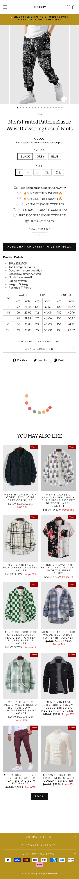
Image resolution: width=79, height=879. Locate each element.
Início (39, 114)
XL (47, 172)
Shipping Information (39, 341)
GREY (40, 156)
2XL (58, 172)
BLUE (54, 156)
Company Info (38, 836)
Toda (39, 796)
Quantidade (40, 229)
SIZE (39, 166)
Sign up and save (38, 853)
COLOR (39, 150)
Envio (19, 142)
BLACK (25, 156)
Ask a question (39, 348)
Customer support (38, 845)
